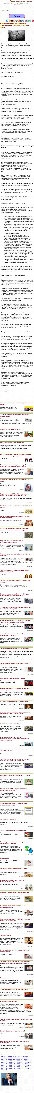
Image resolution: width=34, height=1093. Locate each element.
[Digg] (16, 21)
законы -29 (4, 1066)
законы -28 (28, 1065)
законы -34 (12, 1068)
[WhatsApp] (28, 21)
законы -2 (11, 1056)
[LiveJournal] (21, 21)
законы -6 (11, 1058)
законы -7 (18, 1058)
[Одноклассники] (10, 21)
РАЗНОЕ (13, 3)
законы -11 (19, 1059)
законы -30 (12, 1066)
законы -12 (27, 1059)
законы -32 (28, 1066)
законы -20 (28, 1062)
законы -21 (4, 1063)
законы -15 (20, 1061)
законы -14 (12, 1061)
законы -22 (12, 1063)
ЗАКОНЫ (6, 3)
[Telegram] (30, 21)
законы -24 (28, 1063)
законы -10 (11, 1059)
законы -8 (25, 1058)
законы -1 (4, 1056)
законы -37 (4, 1069)
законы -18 (12, 1062)
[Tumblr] (23, 21)
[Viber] (26, 21)
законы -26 (12, 1065)
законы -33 (4, 1068)
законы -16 (28, 1061)
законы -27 (20, 1065)
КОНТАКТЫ (21, 3)
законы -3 (18, 1056)
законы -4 (25, 1056)
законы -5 (4, 1058)
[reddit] (19, 21)
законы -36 (28, 1068)
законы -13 (4, 1061)
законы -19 (20, 1062)
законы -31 (20, 1066)
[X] (12, 21)
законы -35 (20, 1068)
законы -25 (4, 1065)
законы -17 (4, 1062)
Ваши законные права (22, 1)
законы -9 (4, 1059)
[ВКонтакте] (7, 21)
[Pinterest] (33, 21)
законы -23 (20, 1063)
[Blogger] (14, 21)
